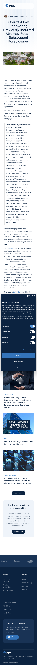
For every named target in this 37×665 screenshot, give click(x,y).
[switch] (32, 331)
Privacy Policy (13, 656)
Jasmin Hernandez (10, 475)
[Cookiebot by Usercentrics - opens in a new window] (27, 296)
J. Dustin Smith (8, 395)
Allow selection (18, 361)
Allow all (18, 355)
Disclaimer (21, 656)
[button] (30, 5)
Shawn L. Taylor (13, 16)
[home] (10, 5)
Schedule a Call (18, 531)
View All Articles (18, 493)
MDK (5, 439)
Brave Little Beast (13, 662)
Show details (27, 350)
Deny (18, 367)
